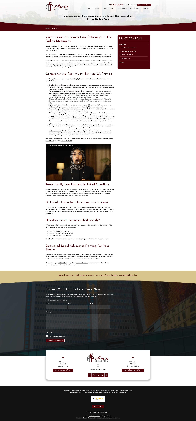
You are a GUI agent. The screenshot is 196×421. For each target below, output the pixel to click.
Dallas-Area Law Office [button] (62, 370)
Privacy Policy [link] (92, 417)
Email (70, 303)
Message (49, 312)
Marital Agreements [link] (127, 54)
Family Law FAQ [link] (125, 58)
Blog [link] (131, 8)
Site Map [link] (85, 417)
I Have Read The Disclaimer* (57, 336)
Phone (91, 303)
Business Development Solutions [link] (105, 417)
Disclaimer (49, 332)
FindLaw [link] (117, 417)
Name (48, 303)
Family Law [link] (122, 44)
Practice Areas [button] (108, 8)
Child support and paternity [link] (57, 113)
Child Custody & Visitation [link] (128, 48)
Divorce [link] (121, 62)
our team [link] (56, 48)
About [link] (97, 8)
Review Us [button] (97, 406)
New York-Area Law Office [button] (132, 370)
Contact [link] (146, 8)
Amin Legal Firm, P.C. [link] (94, 416)
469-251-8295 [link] (116, 4)
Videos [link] (138, 8)
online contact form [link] (66, 140)
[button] (89, 375)
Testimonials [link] (122, 8)
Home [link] (89, 8)
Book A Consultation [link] (144, 5)
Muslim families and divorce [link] (76, 91)
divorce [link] (65, 254)
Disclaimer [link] (79, 417)
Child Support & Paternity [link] (128, 51)
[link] (57, 6)
